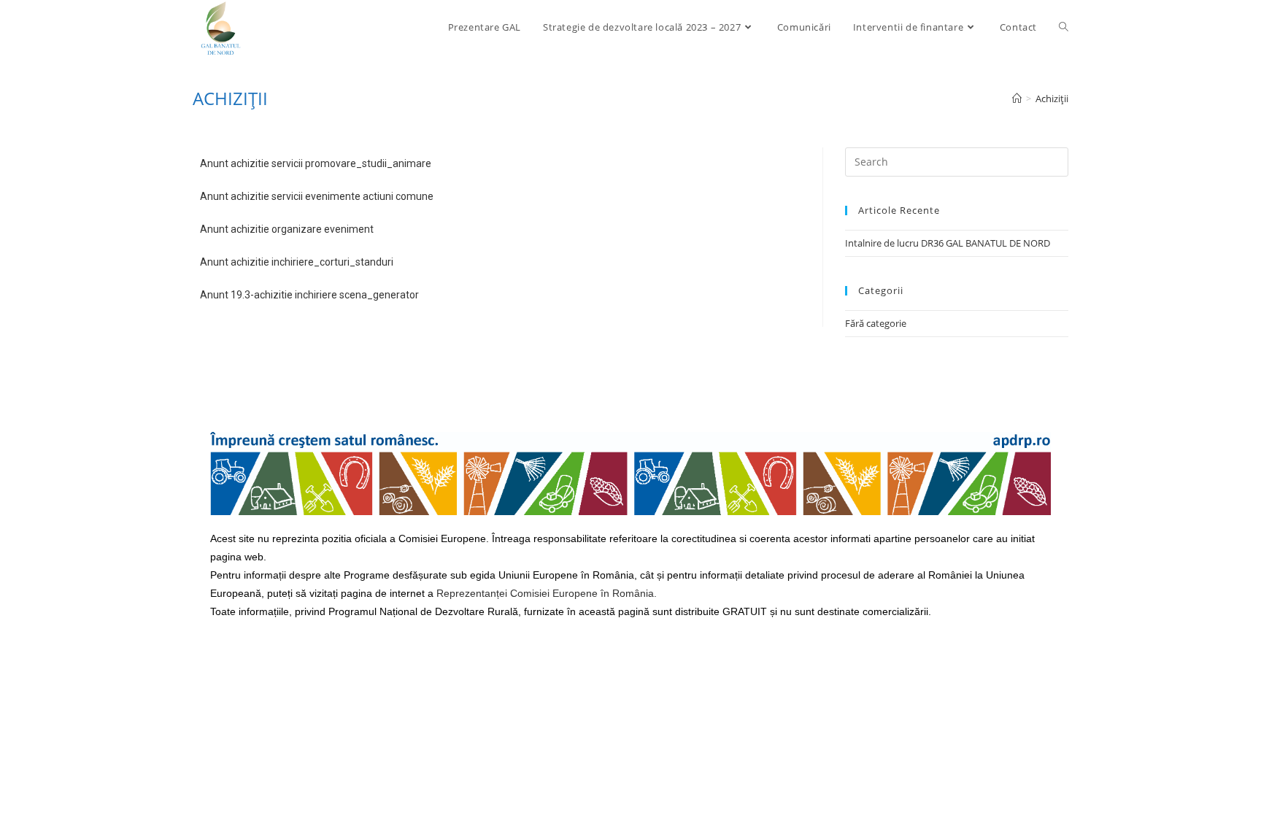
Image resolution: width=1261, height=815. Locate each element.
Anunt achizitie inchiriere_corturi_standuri (296, 262)
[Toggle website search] (1063, 27)
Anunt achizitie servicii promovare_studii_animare (315, 163)
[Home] (1017, 98)
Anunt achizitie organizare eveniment (287, 229)
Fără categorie (875, 323)
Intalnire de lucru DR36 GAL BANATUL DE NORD (947, 243)
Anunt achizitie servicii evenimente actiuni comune (316, 196)
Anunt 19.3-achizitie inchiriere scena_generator (309, 295)
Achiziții (1052, 98)
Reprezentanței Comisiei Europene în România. (546, 593)
